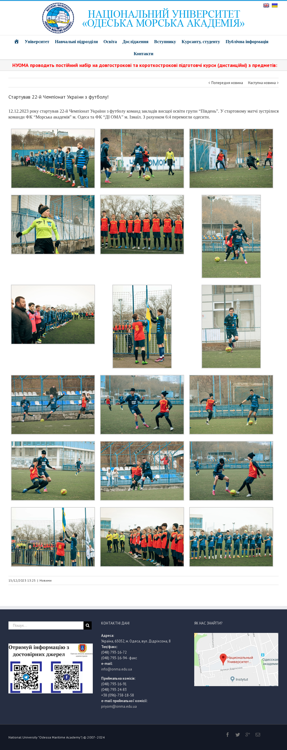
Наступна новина (262, 82)
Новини (46, 580)
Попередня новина (227, 82)
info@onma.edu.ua (116, 669)
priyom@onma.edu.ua (119, 706)
